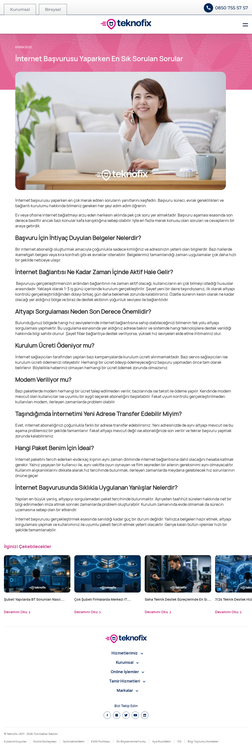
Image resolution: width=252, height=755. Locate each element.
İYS (179, 741)
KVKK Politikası (100, 741)
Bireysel (53, 9)
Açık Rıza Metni (161, 741)
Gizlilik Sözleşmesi (45, 741)
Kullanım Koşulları (15, 741)
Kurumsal (20, 9)
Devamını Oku (15, 612)
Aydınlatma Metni (74, 741)
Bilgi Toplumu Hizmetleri (203, 741)
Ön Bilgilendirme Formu (131, 741)
